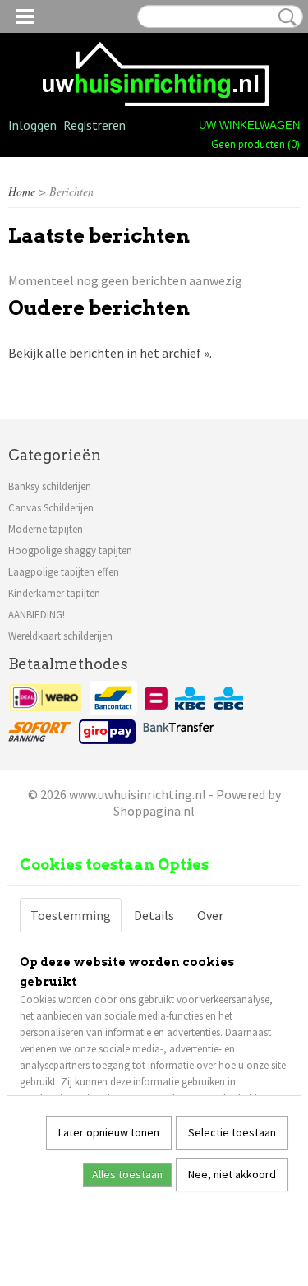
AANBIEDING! (36, 615)
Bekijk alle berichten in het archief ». (110, 353)
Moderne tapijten (45, 529)
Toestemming (70, 915)
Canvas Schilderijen (51, 508)
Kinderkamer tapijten (54, 593)
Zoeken (284, 17)
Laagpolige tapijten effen (63, 572)
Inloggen (32, 125)
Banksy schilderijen (49, 486)
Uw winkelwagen (249, 125)
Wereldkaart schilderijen (60, 636)
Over (210, 915)
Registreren (94, 125)
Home (21, 191)
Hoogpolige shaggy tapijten (70, 550)
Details (154, 915)
